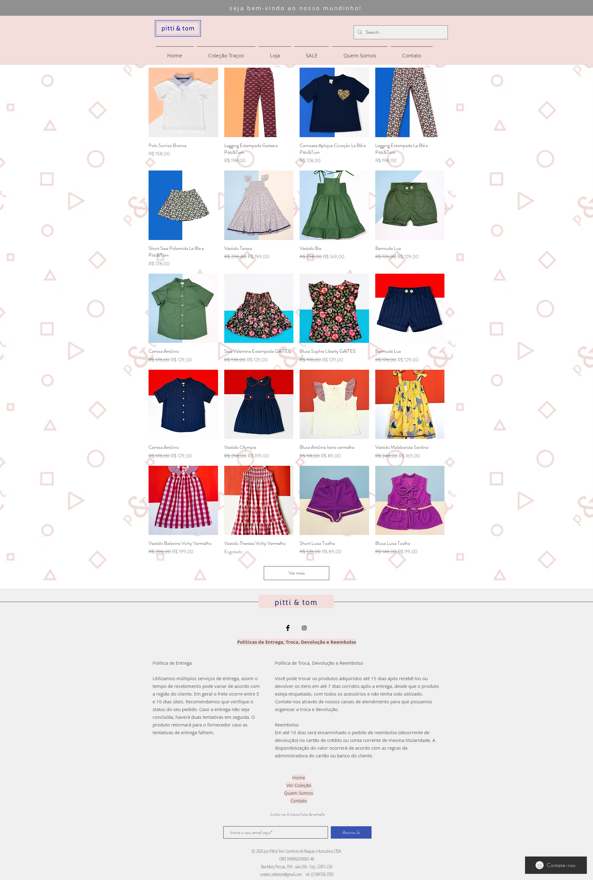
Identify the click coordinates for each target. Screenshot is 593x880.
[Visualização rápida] (183, 102)
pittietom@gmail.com (286, 874)
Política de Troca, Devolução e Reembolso (319, 663)
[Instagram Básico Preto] (304, 628)
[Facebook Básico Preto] (288, 628)
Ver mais (296, 572)
